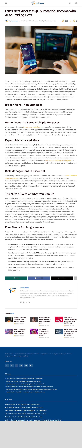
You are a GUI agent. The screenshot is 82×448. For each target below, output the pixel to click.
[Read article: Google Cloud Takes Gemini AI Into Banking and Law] (9, 319)
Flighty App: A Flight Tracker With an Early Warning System (23, 381)
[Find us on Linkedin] (26, 365)
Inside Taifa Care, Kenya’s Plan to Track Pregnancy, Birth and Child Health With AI (33, 420)
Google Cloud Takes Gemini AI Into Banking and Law (20, 319)
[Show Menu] (6, 3)
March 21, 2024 (26, 21)
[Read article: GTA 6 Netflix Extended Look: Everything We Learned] (34, 331)
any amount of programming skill (58, 160)
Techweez (14, 21)
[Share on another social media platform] (75, 278)
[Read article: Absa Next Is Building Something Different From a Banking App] (59, 319)
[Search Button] (76, 3)
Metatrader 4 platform (32, 127)
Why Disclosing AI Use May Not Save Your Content (22, 404)
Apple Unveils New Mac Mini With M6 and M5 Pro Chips (23, 417)
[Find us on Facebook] (7, 365)
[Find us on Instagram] (16, 365)
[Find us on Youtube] (21, 365)
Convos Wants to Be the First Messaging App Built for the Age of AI (25, 384)
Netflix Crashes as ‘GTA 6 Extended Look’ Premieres (19, 331)
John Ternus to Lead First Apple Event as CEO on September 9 (26, 411)
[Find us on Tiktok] (31, 365)
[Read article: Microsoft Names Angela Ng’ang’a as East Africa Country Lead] (34, 319)
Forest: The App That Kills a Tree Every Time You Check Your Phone (25, 392)
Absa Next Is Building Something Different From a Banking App (24, 378)
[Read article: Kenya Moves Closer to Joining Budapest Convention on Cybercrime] (59, 331)
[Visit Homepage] (37, 3)
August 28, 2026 (19, 323)
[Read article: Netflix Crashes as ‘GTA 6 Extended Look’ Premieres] (9, 331)
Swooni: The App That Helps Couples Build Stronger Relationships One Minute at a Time (31, 389)
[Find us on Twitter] (12, 365)
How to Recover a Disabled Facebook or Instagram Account (25, 414)
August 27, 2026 (69, 337)
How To (35, 21)
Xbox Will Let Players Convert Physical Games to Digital (24, 407)
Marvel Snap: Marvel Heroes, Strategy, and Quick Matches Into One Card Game (29, 386)
